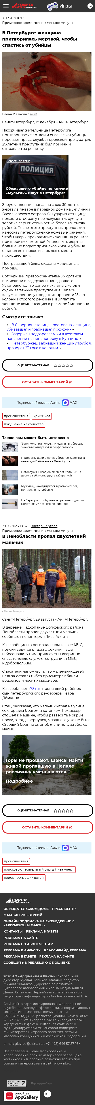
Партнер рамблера (41, 1083)
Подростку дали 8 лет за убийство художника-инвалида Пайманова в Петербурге (53, 459)
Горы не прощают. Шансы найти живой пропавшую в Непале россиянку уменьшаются (44, 766)
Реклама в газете (42, 931)
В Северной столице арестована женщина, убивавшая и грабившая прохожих (49, 327)
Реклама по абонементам (28, 944)
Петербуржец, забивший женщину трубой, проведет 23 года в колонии (49, 345)
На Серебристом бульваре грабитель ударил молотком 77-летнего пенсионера (52, 502)
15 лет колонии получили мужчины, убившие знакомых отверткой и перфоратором (52, 445)
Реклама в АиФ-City (22, 950)
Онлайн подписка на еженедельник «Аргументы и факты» (39, 923)
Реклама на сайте (21, 938)
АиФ (33, 114)
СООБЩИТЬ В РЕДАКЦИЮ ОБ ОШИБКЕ (37, 963)
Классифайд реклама (65, 950)
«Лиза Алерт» (13, 611)
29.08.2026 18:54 (14, 526)
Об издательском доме (26, 909)
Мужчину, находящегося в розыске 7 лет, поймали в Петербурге (49, 487)
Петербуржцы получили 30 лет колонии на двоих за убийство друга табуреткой (51, 473)
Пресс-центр (64, 909)
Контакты (13, 931)
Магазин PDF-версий (23, 915)
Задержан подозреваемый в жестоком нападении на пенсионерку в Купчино (45, 336)
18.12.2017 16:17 (13, 18)
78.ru (34, 689)
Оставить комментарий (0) (48, 382)
